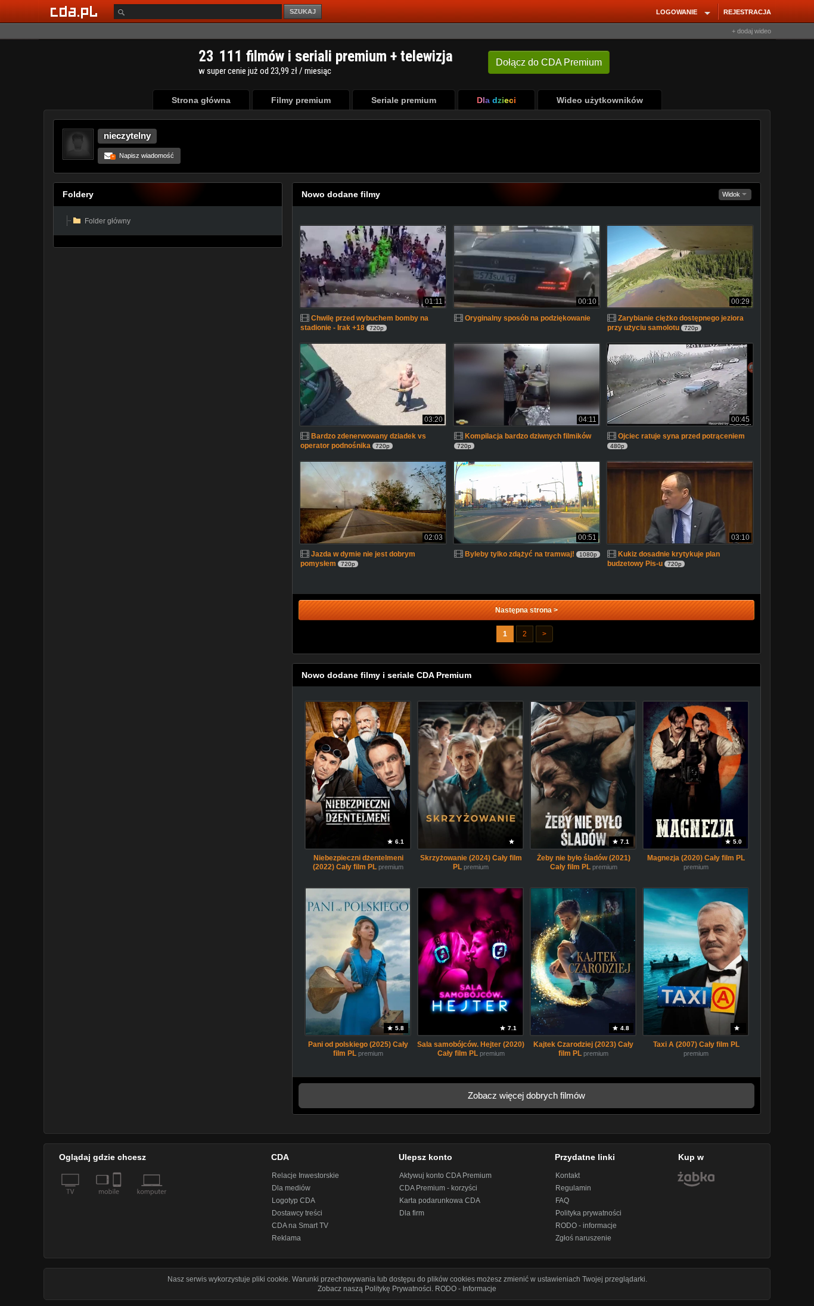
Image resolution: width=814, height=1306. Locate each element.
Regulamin (573, 1188)
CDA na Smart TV (300, 1225)
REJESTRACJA (747, 11)
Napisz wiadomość (142, 155)
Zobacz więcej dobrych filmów (526, 1095)
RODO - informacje (586, 1225)
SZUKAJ (303, 11)
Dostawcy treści (297, 1213)
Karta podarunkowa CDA (439, 1200)
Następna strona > (526, 610)
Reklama (286, 1238)
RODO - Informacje (465, 1289)
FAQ (562, 1200)
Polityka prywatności (588, 1213)
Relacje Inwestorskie (305, 1175)
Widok (732, 194)
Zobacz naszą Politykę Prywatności (374, 1289)
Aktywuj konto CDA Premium (445, 1175)
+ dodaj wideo (751, 31)
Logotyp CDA (293, 1200)
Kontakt (567, 1175)
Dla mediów (291, 1188)
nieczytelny (127, 135)
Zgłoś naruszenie (583, 1238)
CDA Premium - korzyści (438, 1188)
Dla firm (411, 1213)
